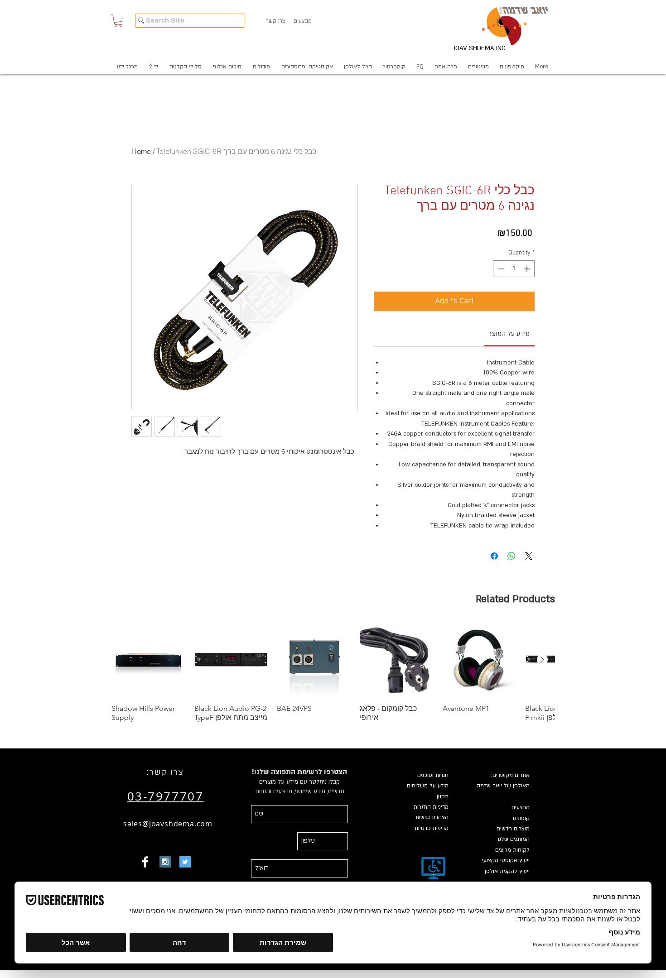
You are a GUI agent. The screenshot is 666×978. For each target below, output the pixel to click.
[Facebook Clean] (145, 862)
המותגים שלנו (514, 839)
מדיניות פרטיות (432, 828)
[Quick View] (148, 660)
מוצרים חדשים (513, 828)
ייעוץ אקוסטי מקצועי (506, 860)
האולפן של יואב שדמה (503, 785)
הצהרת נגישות (432, 817)
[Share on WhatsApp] (511, 556)
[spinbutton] (514, 269)
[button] (118, 20)
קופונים (521, 818)
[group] (333, 673)
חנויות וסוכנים (433, 775)
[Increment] (527, 269)
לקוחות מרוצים (512, 849)
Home (141, 151)
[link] (509, 333)
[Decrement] (500, 269)
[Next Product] (542, 659)
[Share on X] (528, 556)
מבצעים (521, 807)
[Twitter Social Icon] (185, 862)
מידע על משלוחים (428, 785)
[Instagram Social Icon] (165, 862)
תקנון (443, 796)
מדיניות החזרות (431, 806)
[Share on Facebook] (494, 556)
